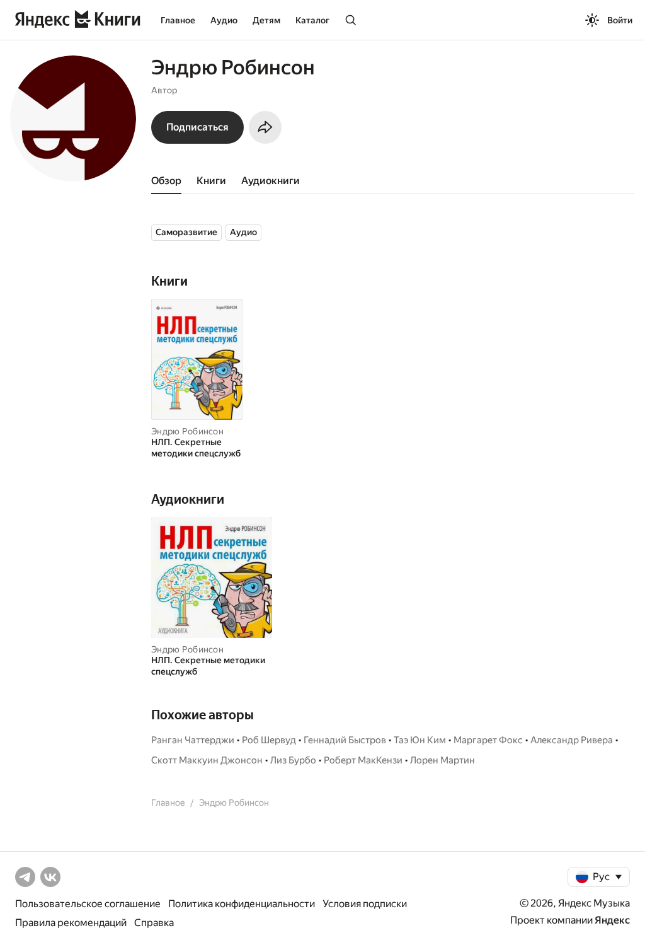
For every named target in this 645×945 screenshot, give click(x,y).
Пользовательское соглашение (88, 904)
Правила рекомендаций (71, 923)
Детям (266, 20)
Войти (619, 20)
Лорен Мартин (442, 760)
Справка (154, 923)
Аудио (223, 20)
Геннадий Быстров (345, 740)
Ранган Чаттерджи (192, 740)
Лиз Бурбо (293, 760)
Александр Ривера (571, 740)
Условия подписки (364, 904)
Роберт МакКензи (363, 760)
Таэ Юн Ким (420, 740)
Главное (178, 20)
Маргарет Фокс (488, 740)
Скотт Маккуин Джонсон (207, 760)
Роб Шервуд (269, 740)
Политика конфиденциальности (241, 904)
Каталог (312, 20)
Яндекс (612, 920)
